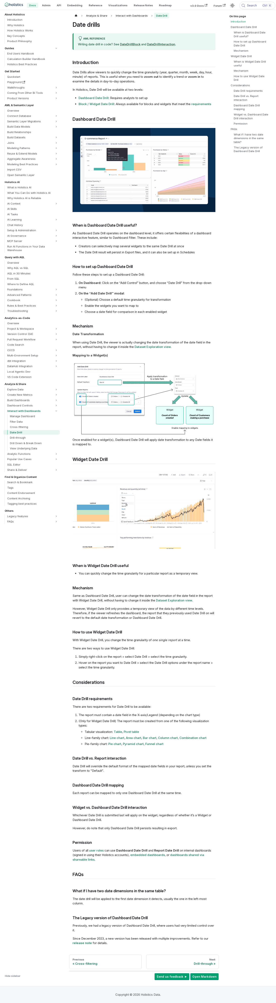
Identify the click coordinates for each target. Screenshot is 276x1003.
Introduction (238, 21)
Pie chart (114, 744)
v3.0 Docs (197, 5)
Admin (46, 5)
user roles (96, 850)
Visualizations (117, 5)
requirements (201, 104)
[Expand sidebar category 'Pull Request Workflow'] (56, 339)
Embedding (74, 5)
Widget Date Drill (241, 56)
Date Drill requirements (248, 90)
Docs (32, 5)
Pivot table (131, 732)
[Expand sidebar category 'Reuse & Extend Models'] (56, 153)
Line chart (117, 738)
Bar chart (149, 738)
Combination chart (192, 738)
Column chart (168, 738)
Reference (95, 5)
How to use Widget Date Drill (249, 78)
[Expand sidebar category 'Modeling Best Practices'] (56, 164)
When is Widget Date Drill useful (250, 63)
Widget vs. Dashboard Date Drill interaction (251, 116)
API (59, 5)
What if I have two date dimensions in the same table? (249, 138)
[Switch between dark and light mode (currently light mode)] (232, 5)
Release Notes (143, 5)
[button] (31, 48)
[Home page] (76, 15)
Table (118, 732)
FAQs (234, 129)
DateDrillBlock (130, 44)
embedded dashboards (147, 855)
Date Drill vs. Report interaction (246, 97)
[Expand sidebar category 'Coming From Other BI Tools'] (56, 93)
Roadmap (165, 5)
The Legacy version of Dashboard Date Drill (248, 149)
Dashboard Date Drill (94, 98)
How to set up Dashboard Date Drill (250, 43)
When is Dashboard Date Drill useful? (249, 34)
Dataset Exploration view (153, 347)
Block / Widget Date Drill (96, 104)
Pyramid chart (133, 744)
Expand (205, 132)
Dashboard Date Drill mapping (247, 107)
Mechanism (241, 50)
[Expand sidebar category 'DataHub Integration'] (56, 366)
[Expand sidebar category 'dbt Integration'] (56, 361)
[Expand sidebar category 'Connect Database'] (56, 116)
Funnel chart (154, 744)
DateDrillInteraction (161, 44)
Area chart (133, 738)
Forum (218, 5)
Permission (241, 123)
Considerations (240, 85)
